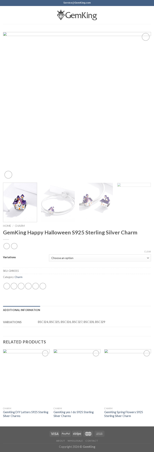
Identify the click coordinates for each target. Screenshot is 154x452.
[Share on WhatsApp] (6, 286)
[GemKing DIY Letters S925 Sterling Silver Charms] (26, 377)
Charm (20, 225)
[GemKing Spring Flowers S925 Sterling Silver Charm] (127, 377)
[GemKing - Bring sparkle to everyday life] (77, 15)
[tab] (21, 310)
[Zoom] (8, 175)
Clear (147, 251)
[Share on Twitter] (21, 286)
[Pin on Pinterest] (35, 286)
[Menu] (5, 15)
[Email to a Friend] (28, 286)
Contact (91, 440)
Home (7, 225)
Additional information (21, 310)
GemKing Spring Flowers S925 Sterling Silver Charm (123, 414)
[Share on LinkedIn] (43, 286)
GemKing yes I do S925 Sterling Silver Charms (74, 414)
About (60, 440)
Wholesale (75, 440)
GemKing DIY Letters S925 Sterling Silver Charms (25, 414)
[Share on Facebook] (14, 286)
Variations (9, 257)
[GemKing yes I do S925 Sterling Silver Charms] (77, 377)
